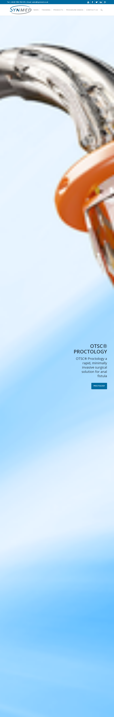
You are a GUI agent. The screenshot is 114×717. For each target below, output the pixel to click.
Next (108, 366)
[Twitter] (97, 2)
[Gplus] (105, 2)
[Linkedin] (101, 2)
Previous (6, 366)
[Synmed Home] (17, 8)
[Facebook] (92, 2)
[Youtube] (88, 2)
